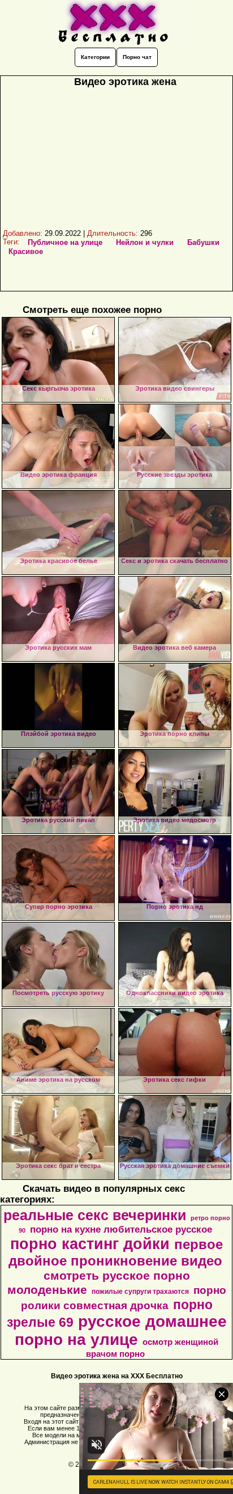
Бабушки (203, 242)
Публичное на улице (65, 242)
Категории (95, 57)
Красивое (25, 251)
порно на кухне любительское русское (121, 1229)
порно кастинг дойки (90, 1243)
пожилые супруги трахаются (140, 1292)
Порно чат (137, 57)
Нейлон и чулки (145, 242)
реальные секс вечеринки (94, 1215)
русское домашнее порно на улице (121, 1330)
